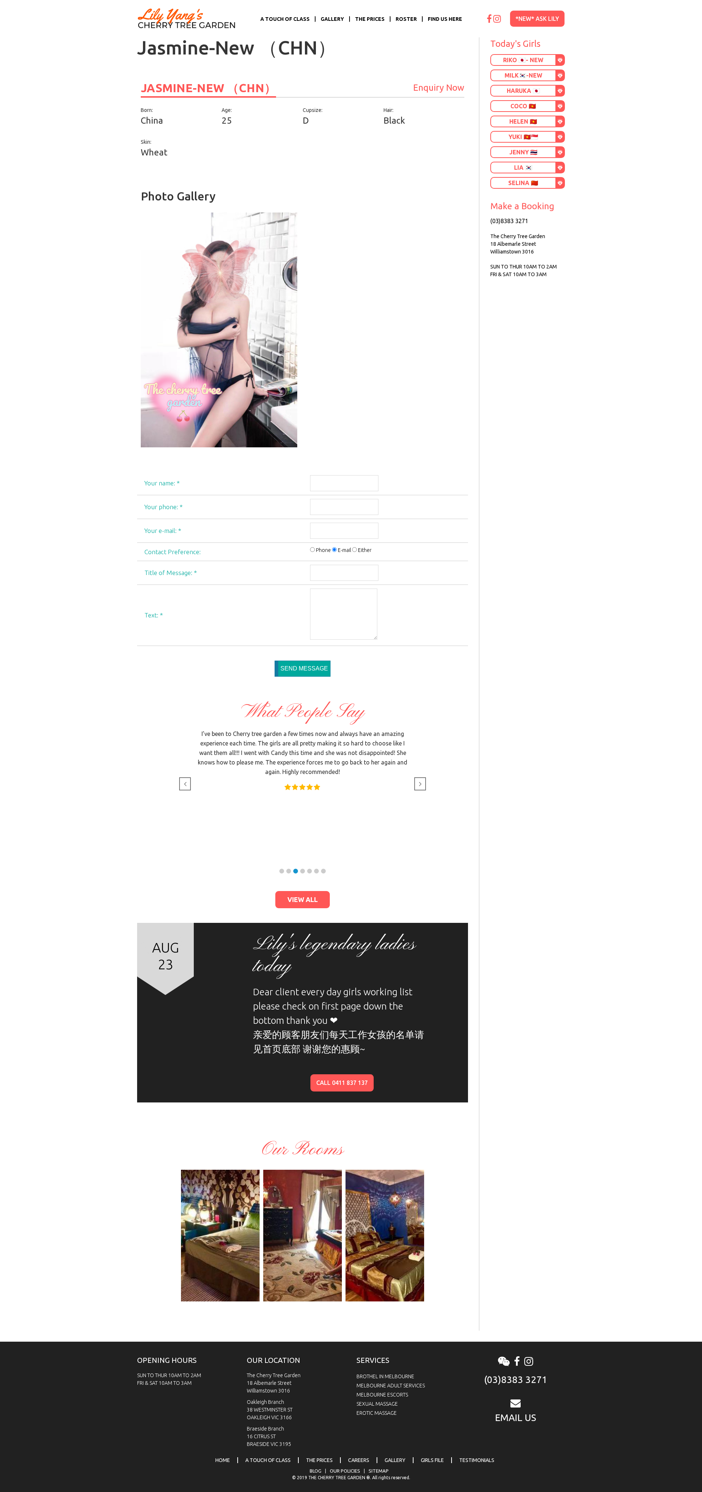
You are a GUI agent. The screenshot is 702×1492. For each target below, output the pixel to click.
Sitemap (379, 1470)
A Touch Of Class (285, 19)
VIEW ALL (302, 899)
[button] (281, 871)
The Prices (370, 19)
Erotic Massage (376, 1413)
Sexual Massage (377, 1404)
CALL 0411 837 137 (342, 1082)
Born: (147, 110)
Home (222, 1460)
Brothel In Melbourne (385, 1376)
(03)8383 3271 (509, 221)
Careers (358, 1460)
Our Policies (345, 1470)
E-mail (344, 550)
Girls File (432, 1460)
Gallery (332, 19)
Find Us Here (445, 19)
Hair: (388, 110)
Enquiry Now (438, 88)
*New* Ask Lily (537, 18)
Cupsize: (312, 110)
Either (364, 550)
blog (315, 1470)
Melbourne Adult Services (390, 1385)
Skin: (146, 142)
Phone (323, 550)
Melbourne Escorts (382, 1395)
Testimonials (476, 1460)
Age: (227, 110)
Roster (406, 19)
